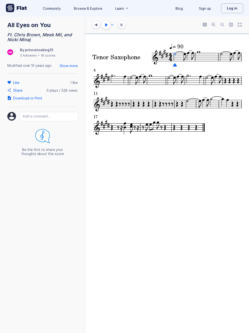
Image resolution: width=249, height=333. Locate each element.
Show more (69, 66)
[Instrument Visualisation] (121, 25)
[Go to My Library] (16, 8)
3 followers (28, 55)
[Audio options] (112, 24)
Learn (119, 8)
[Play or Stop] (106, 24)
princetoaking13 (39, 50)
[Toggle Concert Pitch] (204, 25)
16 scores (48, 55)
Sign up (205, 8)
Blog (179, 8)
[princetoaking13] (10, 52)
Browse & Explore (88, 8)
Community (52, 8)
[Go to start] (96, 25)
